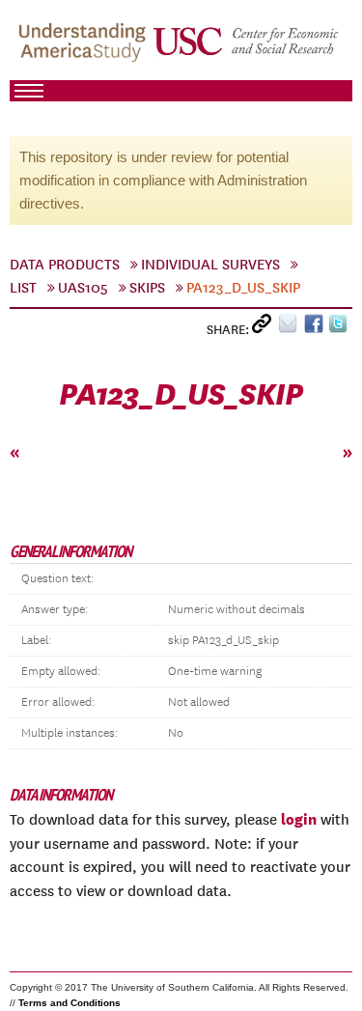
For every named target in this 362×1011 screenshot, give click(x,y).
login (299, 819)
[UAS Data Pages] (85, 49)
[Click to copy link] (265, 328)
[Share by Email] (291, 328)
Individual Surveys (210, 264)
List (23, 287)
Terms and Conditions (69, 1002)
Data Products (65, 264)
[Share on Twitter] (340, 328)
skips (147, 287)
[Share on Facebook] (316, 328)
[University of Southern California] (247, 49)
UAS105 (83, 287)
